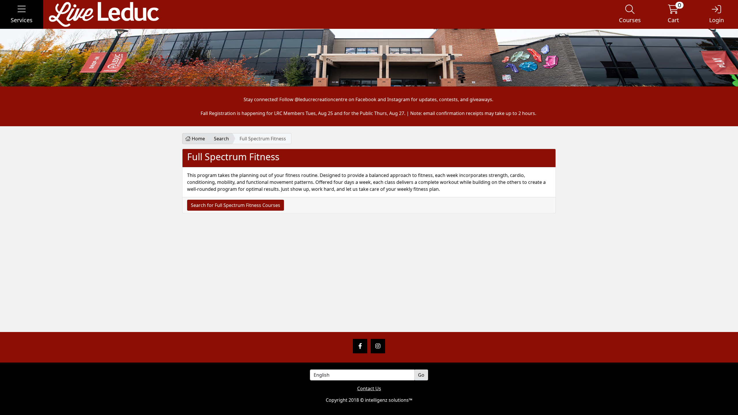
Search (221, 138)
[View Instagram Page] (378, 346)
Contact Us (369, 388)
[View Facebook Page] (360, 346)
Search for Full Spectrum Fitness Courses (235, 205)
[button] (21, 14)
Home (198, 138)
